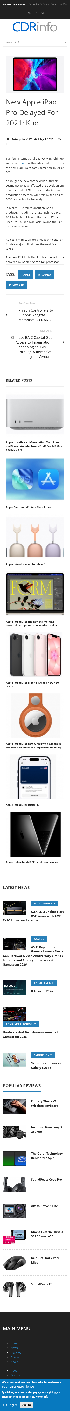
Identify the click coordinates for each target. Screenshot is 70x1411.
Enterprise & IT (22, 139)
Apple (26, 274)
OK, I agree (10, 1405)
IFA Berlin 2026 (42, 991)
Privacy (15, 1375)
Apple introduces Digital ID (23, 804)
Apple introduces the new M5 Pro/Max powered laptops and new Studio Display (31, 623)
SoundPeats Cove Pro (46, 1179)
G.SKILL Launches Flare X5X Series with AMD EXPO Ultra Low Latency (33, 916)
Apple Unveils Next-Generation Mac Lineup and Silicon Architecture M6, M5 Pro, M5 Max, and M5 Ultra (34, 446)
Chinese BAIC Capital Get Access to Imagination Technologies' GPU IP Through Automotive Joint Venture (31, 347)
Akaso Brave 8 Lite (44, 1206)
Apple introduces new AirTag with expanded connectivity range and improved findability (33, 745)
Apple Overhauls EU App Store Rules (28, 507)
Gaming (39, 939)
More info (42, 1396)
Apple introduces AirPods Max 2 (26, 564)
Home (14, 1343)
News (14, 1348)
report (22, 163)
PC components (44, 903)
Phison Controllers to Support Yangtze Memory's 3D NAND (35, 315)
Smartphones (43, 1055)
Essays (15, 1357)
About (14, 1362)
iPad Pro (44, 274)
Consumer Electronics (21, 1024)
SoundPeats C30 (42, 1284)
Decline (27, 1404)
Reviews (16, 1352)
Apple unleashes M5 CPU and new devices (32, 862)
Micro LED (16, 284)
